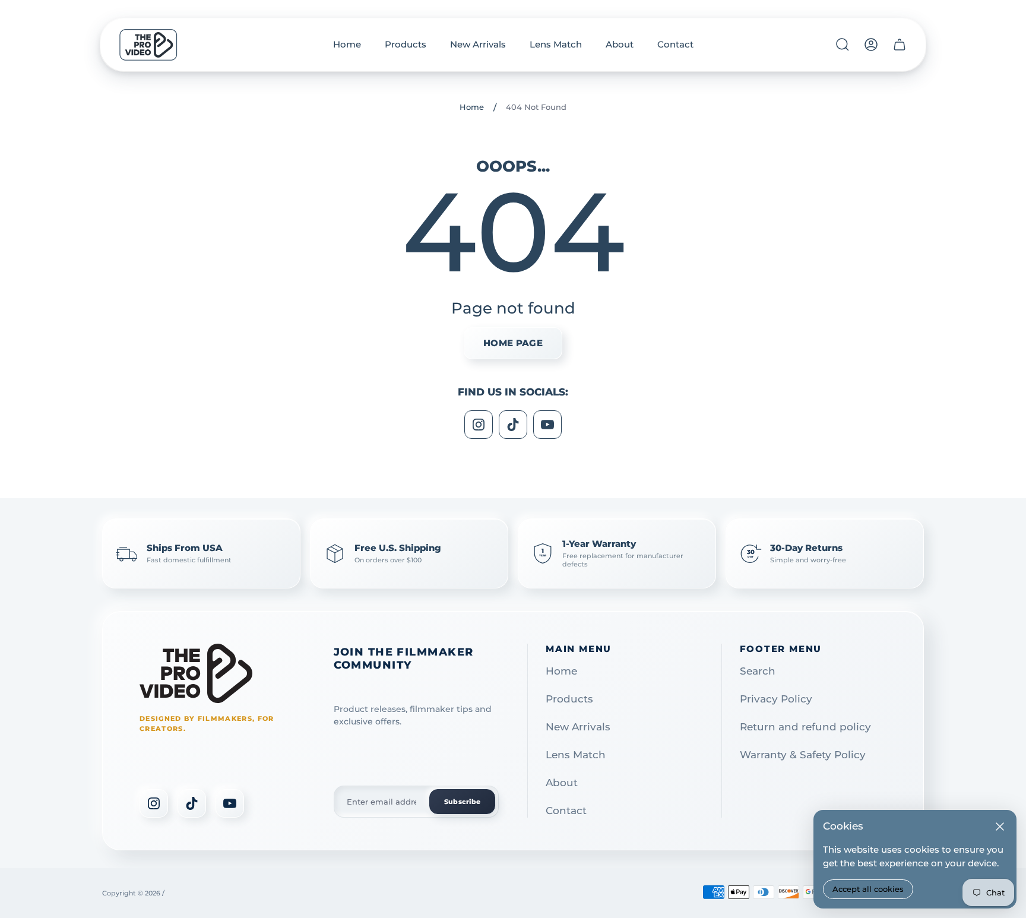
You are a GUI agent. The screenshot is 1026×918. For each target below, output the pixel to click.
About (562, 783)
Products (569, 699)
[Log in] (871, 44)
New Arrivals (578, 727)
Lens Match (576, 755)
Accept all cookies (868, 889)
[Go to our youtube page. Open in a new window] (547, 424)
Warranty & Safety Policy (803, 755)
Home (472, 107)
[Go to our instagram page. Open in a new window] (478, 424)
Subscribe (462, 801)
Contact (566, 810)
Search (757, 671)
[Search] (842, 44)
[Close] (1000, 826)
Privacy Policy (776, 699)
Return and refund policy (805, 727)
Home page (513, 343)
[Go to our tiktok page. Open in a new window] (513, 424)
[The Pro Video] (196, 673)
